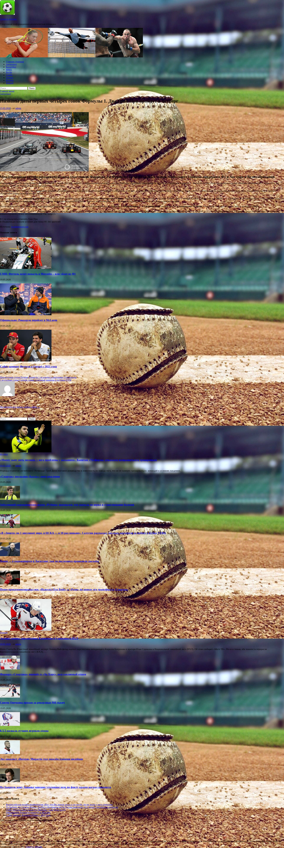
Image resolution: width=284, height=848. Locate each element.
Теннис (9, 77)
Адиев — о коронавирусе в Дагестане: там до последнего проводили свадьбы (49, 561)
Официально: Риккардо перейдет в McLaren (28, 320)
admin (18, 108)
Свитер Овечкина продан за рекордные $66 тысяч (32, 702)
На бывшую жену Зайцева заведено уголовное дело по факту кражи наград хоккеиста (55, 787)
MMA (9, 69)
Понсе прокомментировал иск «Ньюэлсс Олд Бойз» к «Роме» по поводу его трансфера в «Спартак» (64, 589)
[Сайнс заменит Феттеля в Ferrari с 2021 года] (25, 360)
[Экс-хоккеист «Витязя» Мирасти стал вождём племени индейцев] (10, 753)
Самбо (9, 75)
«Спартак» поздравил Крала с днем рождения (30, 476)
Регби (9, 72)
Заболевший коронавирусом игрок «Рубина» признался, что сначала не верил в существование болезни (67, 504)
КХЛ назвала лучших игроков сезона (24, 730)
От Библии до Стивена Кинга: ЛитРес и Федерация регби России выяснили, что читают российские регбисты (62, 807)
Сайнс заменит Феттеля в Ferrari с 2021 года (28, 366)
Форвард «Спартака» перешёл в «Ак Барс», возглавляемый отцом (43, 674)
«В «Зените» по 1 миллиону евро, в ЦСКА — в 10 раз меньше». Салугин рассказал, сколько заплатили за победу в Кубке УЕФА (83, 533)
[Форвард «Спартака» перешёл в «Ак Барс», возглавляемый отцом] (10, 668)
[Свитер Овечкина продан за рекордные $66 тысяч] (10, 696)
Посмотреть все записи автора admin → (20, 407)
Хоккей (9, 83)
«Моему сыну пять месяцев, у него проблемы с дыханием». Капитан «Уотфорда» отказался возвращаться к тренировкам (78, 459)
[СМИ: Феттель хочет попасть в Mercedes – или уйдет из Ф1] (25, 268)
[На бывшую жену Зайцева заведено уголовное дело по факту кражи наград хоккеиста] (10, 781)
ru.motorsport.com (19, 226)
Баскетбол (11, 67)
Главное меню (7, 91)
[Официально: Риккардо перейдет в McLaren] (25, 314)
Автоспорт (11, 64)
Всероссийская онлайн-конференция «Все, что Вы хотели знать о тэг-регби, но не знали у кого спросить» (59, 804)
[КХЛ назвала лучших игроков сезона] (10, 725)
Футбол (10, 80)
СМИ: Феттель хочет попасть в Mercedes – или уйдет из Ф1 (38, 273)
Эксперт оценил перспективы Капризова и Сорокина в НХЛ (39, 638)
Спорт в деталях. (8, 19)
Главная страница (15, 61)
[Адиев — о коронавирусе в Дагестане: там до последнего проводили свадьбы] (10, 555)
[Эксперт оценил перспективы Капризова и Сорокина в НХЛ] (25, 630)
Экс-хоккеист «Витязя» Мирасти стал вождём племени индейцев (41, 759)
